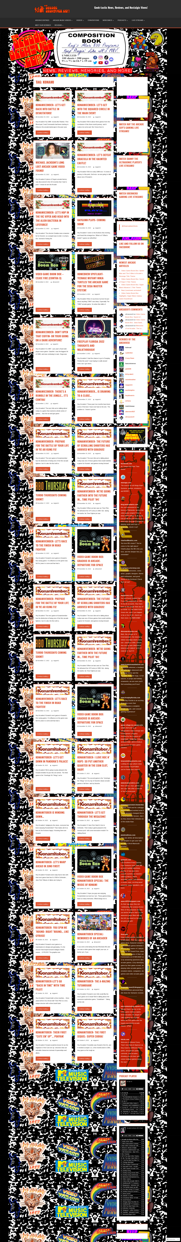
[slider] (140, 1088)
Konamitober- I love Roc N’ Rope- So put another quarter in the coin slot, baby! (93, 763)
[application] (132, 1089)
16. (125, 1170)
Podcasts (122, 20)
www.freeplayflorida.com (130, 698)
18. (130, 1175)
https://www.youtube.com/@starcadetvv (135, 937)
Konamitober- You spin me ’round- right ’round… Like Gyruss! (52, 931)
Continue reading (42, 132)
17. (130, 1172)
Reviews (58, 25)
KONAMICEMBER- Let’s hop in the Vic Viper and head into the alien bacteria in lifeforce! (52, 218)
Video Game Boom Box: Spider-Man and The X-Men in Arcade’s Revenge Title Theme (132, 273)
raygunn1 (56, 117)
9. (130, 1109)
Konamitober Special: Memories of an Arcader (92, 936)
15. (130, 1168)
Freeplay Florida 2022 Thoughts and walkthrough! (90, 345)
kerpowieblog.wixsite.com (131, 761)
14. (130, 1166)
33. (130, 1206)
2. (123, 1095)
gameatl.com (126, 860)
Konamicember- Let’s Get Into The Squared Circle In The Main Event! (93, 109)
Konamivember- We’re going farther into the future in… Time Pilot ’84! (94, 495)
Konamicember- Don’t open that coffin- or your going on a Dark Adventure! (52, 336)
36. (130, 1212)
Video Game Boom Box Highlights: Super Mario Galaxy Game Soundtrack (130, 296)
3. (130, 1097)
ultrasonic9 (56, 282)
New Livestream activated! (131, 290)
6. (130, 1103)
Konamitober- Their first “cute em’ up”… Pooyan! (51, 1034)
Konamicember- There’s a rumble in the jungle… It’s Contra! (52, 395)
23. (130, 1185)
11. (129, 1113)
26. (130, 1191)
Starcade (124, 934)
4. (130, 1099)
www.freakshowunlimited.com (132, 664)
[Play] (123, 1089)
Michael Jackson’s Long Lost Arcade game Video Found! (50, 166)
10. (130, 1111)
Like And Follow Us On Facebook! (131, 245)
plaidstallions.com (128, 835)
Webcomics (107, 20)
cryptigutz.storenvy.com (130, 568)
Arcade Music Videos (62, 20)
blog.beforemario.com (129, 504)
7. (130, 1105)
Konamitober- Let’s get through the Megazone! (91, 814)
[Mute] (137, 1089)
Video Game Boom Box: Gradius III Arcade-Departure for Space (90, 561)
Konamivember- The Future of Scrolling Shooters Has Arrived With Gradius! (93, 445)
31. (130, 1202)
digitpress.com (127, 595)
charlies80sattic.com (129, 540)
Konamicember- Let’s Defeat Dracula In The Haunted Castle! (94, 159)
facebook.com (126, 464)
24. (130, 1187)
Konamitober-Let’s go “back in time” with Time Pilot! (50, 985)
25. (130, 1189)
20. (125, 1179)
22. (130, 1183)
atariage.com (126, 483)
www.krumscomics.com (130, 783)
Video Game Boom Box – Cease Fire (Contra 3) (50, 276)
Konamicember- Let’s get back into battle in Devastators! (50, 109)
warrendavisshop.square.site (132, 1006)
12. (126, 1162)
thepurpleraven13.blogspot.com (133, 987)
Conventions (93, 20)
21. (130, 1181)
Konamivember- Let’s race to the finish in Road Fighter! (51, 545)
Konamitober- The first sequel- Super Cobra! (91, 1034)
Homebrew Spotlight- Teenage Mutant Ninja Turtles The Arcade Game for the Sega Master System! (92, 282)
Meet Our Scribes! (43, 25)
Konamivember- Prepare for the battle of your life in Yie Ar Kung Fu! (52, 445)
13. (130, 1164)
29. (130, 1197)
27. (125, 1193)
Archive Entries (42, 20)
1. (124, 1093)
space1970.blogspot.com (130, 901)
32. (130, 1204)
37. (128, 1214)
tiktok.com (125, 1039)
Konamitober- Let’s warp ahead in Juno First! (51, 864)
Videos (79, 20)
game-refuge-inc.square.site (132, 725)
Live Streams (137, 20)
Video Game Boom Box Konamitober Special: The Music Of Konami (93, 880)
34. (127, 1208)
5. (123, 1101)
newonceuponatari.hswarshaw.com (134, 805)
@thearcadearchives (130, 226)
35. (130, 1210)
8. (130, 1107)
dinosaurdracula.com (129, 631)
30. (125, 1200)
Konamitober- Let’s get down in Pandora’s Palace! (52, 759)
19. (130, 1177)
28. (126, 1195)
